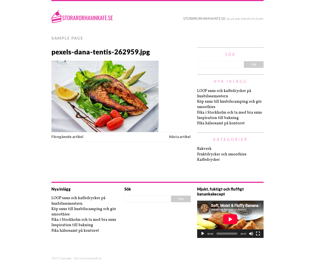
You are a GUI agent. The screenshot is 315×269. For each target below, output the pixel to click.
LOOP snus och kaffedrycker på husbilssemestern (224, 93)
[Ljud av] (251, 233)
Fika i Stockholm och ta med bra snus (229, 112)
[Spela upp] (203, 233)
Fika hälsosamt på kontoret (221, 123)
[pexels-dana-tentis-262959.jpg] (121, 96)
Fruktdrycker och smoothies (221, 154)
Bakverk (204, 149)
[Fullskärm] (258, 233)
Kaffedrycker (208, 159)
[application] (230, 219)
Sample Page (67, 38)
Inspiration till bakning (218, 118)
